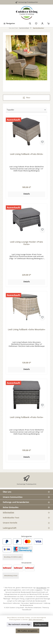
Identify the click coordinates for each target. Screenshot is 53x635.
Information (8, 512)
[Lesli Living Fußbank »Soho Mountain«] (26, 307)
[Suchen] (30, 23)
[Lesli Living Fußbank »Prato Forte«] (26, 395)
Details (26, 193)
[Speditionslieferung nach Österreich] (18, 568)
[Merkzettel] (36, 23)
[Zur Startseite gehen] (26, 13)
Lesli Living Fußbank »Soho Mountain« (26, 329)
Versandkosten (41, 588)
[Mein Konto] (42, 23)
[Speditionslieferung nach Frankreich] (29, 568)
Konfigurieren (40, 624)
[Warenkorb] (48, 23)
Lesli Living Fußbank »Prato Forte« (26, 417)
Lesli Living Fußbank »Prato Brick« (26, 154)
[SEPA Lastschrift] (7, 549)
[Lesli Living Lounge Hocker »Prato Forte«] (26, 219)
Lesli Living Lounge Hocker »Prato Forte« (26, 243)
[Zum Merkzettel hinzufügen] (42, 142)
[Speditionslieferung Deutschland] (7, 568)
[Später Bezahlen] (17, 541)
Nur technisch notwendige (19, 624)
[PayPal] (7, 541)
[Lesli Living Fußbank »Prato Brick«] (26, 132)
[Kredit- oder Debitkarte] (33, 541)
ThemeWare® (26, 610)
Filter (28, 97)
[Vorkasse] (23, 549)
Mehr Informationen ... (36, 619)
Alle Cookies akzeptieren (27, 631)
